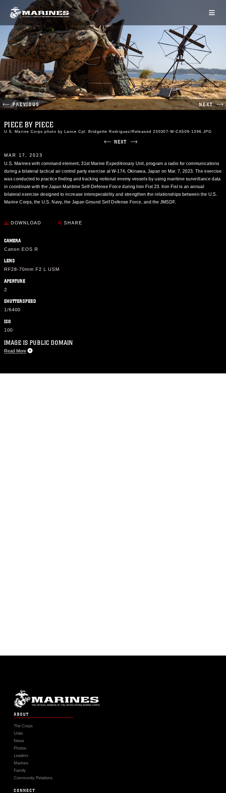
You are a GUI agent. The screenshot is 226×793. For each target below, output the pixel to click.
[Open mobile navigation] (211, 12)
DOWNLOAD (25, 223)
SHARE (72, 223)
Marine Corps (113, 699)
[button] (56, 104)
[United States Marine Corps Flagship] (39, 12)
